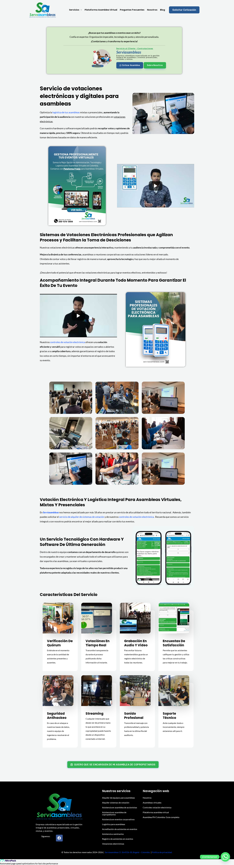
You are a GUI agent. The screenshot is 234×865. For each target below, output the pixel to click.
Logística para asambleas (113, 824)
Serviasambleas (51, 512)
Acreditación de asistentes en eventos (119, 829)
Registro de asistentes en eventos (117, 839)
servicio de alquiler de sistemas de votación (81, 516)
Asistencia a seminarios (113, 834)
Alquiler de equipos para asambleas (118, 797)
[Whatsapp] (225, 857)
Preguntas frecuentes (132, 9)
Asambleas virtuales (152, 802)
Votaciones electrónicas (113, 843)
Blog (162, 9)
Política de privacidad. (162, 852)
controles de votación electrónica (67, 342)
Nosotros (152, 9)
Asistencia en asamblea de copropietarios (114, 813)
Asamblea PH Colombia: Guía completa (161, 817)
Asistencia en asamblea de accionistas (119, 807)
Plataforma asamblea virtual (101, 9)
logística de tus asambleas (66, 112)
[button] (184, 9)
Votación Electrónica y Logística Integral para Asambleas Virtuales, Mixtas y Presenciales (111, 502)
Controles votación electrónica (157, 807)
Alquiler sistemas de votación (115, 802)
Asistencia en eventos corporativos (118, 819)
